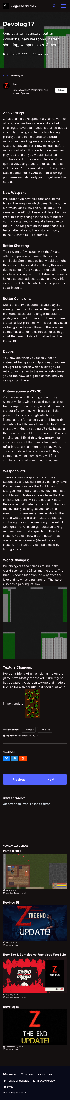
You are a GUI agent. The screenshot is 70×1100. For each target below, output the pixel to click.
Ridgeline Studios (23, 6)
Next (50, 779)
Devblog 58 (11, 902)
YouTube (46, 1074)
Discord (28, 1074)
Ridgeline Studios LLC (21, 1092)
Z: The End (44, 729)
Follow (61, 90)
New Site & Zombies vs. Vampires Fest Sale (34, 954)
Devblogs (29, 729)
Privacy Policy (45, 1080)
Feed (10, 1087)
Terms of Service (18, 1080)
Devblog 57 (11, 1007)
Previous (19, 779)
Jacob (17, 84)
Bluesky (11, 1074)
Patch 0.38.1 (12, 851)
